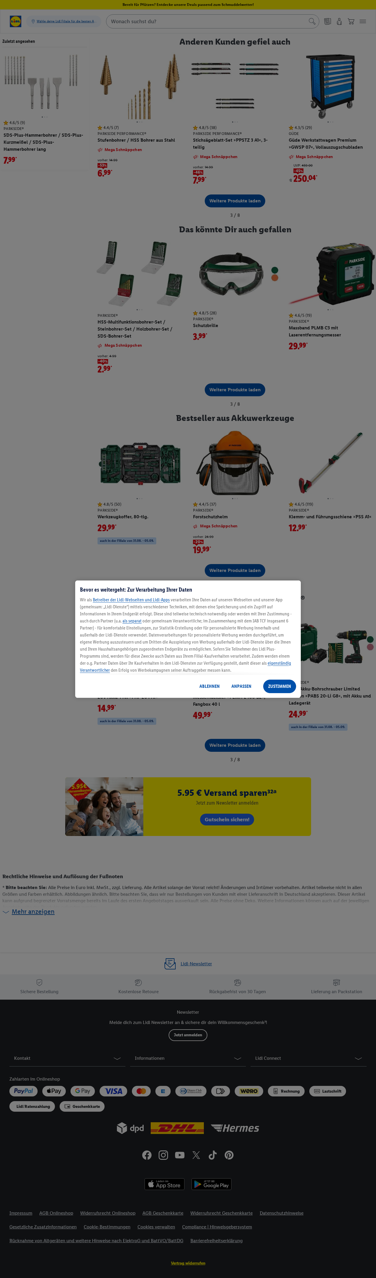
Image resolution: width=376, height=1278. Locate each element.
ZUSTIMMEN (279, 686)
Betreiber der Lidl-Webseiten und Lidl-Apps (131, 599)
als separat (132, 621)
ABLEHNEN (209, 686)
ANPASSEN (241, 686)
